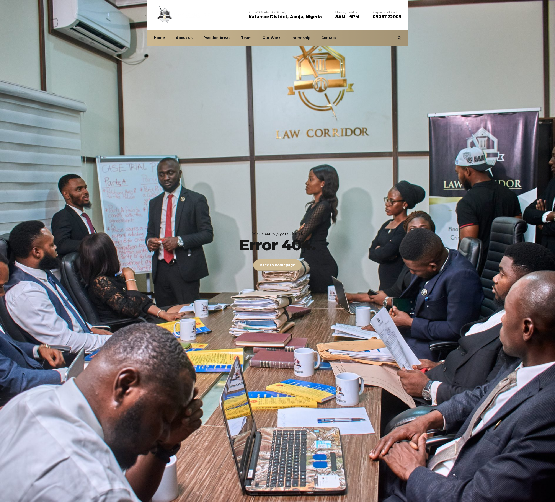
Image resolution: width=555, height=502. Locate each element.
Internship (300, 38)
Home (159, 38)
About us (184, 38)
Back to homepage (277, 265)
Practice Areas (216, 38)
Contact (328, 38)
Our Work (272, 38)
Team (246, 38)
